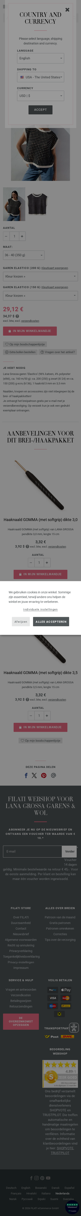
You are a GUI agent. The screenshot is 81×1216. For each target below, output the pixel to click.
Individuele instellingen (40, 609)
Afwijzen (20, 621)
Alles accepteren (51, 621)
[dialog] (40, 608)
